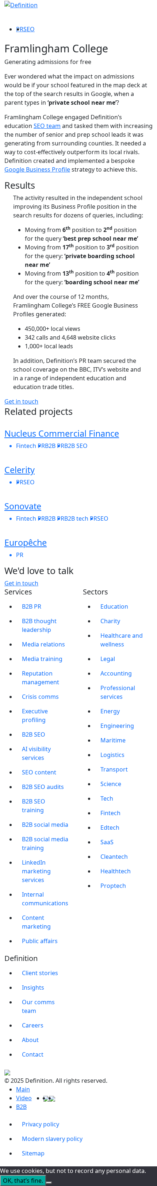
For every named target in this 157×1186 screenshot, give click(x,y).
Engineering (117, 726)
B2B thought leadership (39, 625)
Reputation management (40, 677)
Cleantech (114, 857)
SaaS (107, 842)
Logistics (112, 755)
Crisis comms (40, 697)
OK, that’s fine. (23, 1181)
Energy (110, 711)
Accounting (116, 673)
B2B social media (45, 825)
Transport (114, 769)
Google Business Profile (37, 169)
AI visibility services (36, 753)
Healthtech (115, 871)
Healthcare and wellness (121, 640)
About (30, 1040)
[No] (49, 1183)
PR (19, 29)
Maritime (113, 740)
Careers (32, 1025)
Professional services (117, 692)
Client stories (40, 973)
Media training (42, 659)
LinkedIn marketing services (36, 871)
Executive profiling (35, 715)
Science (110, 784)
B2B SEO (33, 734)
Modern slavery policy (52, 1139)
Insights (33, 987)
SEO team (47, 126)
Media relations (43, 644)
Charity (110, 621)
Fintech (110, 813)
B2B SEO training (33, 805)
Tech (106, 798)
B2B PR (31, 606)
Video (24, 1098)
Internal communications (45, 898)
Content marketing (36, 922)
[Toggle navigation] (148, 11)
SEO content (39, 772)
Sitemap (33, 1153)
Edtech (109, 828)
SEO (29, 29)
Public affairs (40, 941)
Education (114, 606)
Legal (107, 659)
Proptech (113, 886)
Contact (32, 1054)
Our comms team (38, 1006)
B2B (21, 1107)
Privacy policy (40, 1124)
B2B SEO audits (43, 787)
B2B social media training (45, 843)
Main (23, 1089)
